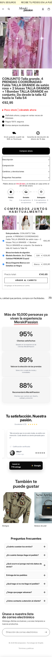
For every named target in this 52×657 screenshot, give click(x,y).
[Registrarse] (46, 632)
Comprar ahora (26, 151)
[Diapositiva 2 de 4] (22, 73)
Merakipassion (20, 643)
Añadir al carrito (26, 280)
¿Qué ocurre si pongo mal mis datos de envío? (24, 565)
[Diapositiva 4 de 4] (36, 73)
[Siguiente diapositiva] (47, 510)
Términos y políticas (26, 648)
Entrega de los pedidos (16, 575)
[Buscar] (9, 9)
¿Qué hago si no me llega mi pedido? (22, 584)
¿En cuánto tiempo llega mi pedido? (22, 555)
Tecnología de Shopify (35, 643)
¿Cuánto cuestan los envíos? (19, 546)
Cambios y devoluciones (13, 171)
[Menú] (3, 9)
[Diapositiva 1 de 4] (16, 73)
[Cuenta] (43, 9)
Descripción (7, 159)
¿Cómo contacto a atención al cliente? (23, 601)
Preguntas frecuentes (11, 177)
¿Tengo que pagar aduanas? (19, 592)
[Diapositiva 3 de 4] (29, 73)
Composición (8, 165)
